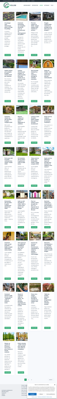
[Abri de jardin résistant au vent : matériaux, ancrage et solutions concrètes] (35, 63)
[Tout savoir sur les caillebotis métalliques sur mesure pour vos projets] (22, 236)
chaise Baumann (26, 386)
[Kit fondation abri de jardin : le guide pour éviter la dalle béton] (22, 151)
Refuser (41, 394)
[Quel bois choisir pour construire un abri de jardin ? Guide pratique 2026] (48, 194)
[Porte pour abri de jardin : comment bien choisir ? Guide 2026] (8, 151)
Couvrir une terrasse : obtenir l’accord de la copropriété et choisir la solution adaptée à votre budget (35, 248)
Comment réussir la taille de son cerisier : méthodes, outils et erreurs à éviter (8, 298)
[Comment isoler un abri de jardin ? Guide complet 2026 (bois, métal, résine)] (8, 236)
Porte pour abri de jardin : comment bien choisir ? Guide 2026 (9, 161)
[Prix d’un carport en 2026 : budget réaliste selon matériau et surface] (35, 16)
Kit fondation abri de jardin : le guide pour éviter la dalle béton (21, 161)
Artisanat (46, 5)
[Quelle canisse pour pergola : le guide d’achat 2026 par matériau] (8, 63)
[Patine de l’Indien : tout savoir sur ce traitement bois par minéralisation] (48, 63)
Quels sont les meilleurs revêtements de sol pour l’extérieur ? (48, 119)
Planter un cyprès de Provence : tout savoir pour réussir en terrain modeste (9, 348)
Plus (52, 5)
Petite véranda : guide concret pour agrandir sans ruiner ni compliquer (22, 346)
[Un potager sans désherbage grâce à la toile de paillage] (8, 16)
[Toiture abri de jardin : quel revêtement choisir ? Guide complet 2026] (35, 151)
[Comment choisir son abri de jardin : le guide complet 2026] (8, 110)
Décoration (35, 5)
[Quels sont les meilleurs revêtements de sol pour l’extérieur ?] (48, 110)
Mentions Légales (49, 396)
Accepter (32, 394)
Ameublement (27, 5)
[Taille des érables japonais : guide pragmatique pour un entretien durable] (48, 287)
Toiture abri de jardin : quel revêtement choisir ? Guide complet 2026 (35, 161)
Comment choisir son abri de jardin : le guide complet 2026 (8, 119)
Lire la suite (8, 55)
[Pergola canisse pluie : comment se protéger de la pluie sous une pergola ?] (48, 16)
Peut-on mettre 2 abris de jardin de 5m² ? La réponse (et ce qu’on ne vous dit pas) (35, 205)
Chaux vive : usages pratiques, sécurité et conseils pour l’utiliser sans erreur (34, 298)
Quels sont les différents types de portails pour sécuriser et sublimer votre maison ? (48, 162)
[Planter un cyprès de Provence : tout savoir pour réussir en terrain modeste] (8, 336)
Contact (3, 394)
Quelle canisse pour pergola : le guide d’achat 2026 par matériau (8, 73)
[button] (54, 384)
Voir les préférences (51, 394)
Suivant (50, 379)
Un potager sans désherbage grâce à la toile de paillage (8, 25)
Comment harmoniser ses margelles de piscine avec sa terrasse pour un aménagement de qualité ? (22, 28)
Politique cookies (34, 396)
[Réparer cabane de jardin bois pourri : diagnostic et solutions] (22, 110)
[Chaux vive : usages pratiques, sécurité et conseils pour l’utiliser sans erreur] (35, 287)
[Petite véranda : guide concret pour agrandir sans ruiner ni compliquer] (22, 336)
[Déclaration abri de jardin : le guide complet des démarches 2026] (8, 194)
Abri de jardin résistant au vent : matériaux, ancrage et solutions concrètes (34, 75)
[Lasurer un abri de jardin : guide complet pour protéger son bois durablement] (35, 110)
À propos (3, 395)
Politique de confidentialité (42, 396)
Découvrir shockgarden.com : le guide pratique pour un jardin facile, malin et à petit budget (48, 247)
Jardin (41, 5)
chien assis (24, 393)
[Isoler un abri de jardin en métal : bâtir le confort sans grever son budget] (22, 194)
